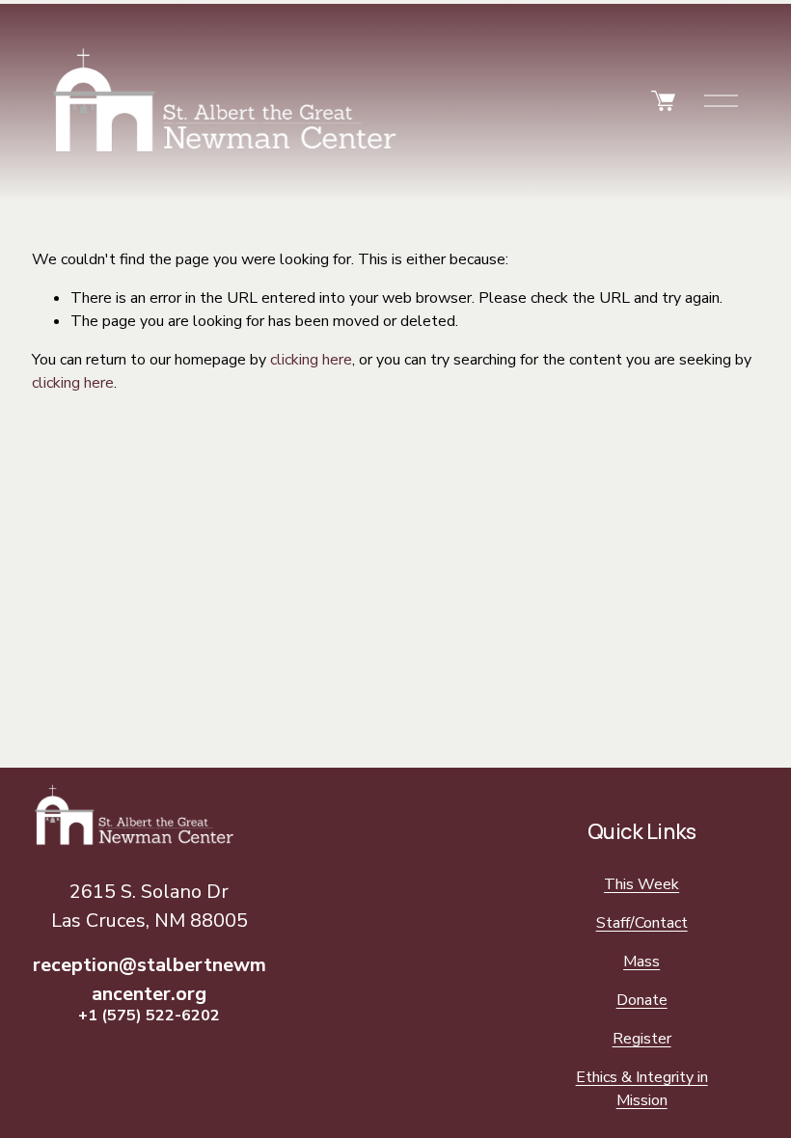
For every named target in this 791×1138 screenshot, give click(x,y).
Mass (641, 961)
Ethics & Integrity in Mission (642, 1089)
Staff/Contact (642, 923)
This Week (641, 884)
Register (642, 1038)
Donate (642, 1000)
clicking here (311, 359)
